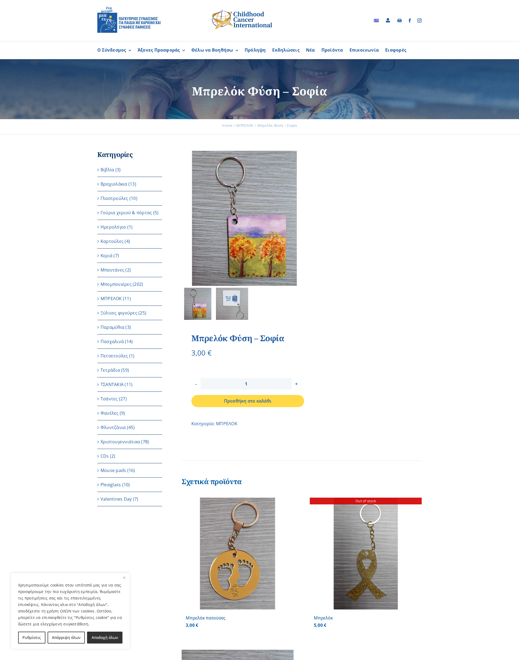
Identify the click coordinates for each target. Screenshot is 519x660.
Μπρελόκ (323, 618)
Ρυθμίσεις (31, 637)
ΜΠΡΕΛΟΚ (226, 424)
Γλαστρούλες (114, 198)
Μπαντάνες (112, 270)
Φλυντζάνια (113, 427)
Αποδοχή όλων (105, 637)
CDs (105, 456)
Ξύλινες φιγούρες (119, 313)
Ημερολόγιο (113, 227)
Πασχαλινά (112, 341)
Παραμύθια (112, 327)
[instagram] (419, 20)
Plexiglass (111, 485)
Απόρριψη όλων (66, 637)
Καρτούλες (112, 241)
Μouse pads (113, 470)
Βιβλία (107, 170)
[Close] (124, 577)
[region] (70, 611)
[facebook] (410, 20)
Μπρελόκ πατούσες (205, 618)
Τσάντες (109, 399)
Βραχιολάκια (114, 184)
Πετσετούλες (114, 356)
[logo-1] (129, 8)
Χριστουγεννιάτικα (120, 442)
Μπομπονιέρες (116, 284)
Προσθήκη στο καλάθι (248, 401)
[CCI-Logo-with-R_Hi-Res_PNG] (241, 11)
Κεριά (106, 256)
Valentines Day (116, 499)
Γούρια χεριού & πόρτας (126, 213)
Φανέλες (110, 413)
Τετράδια (110, 370)
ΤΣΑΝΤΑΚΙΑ (112, 384)
